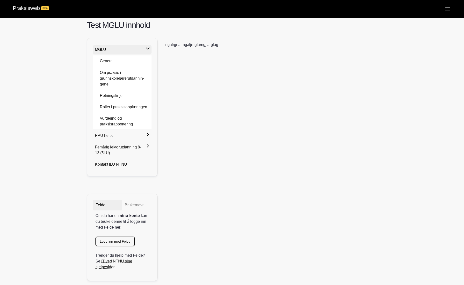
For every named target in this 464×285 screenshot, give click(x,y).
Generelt (107, 61)
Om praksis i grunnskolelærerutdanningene (122, 78)
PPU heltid (104, 135)
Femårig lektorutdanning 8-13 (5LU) (118, 150)
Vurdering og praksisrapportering (116, 121)
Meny (447, 9)
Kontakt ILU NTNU (111, 164)
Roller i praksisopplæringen (123, 107)
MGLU (100, 49)
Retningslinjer (112, 95)
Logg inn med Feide (115, 241)
